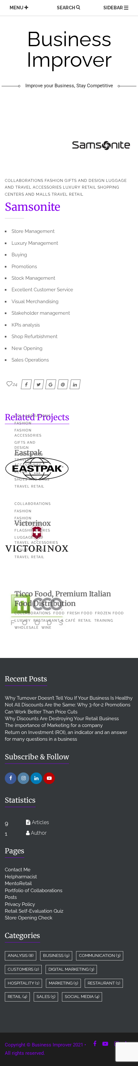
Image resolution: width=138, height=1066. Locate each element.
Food (59, 613)
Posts (11, 897)
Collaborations (24, 180)
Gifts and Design (85, 180)
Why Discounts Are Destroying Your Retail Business (62, 718)
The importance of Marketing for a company (54, 725)
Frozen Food (109, 613)
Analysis (20, 955)
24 (15, 384)
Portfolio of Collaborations (33, 890)
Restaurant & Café (54, 620)
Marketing (63, 983)
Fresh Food (79, 613)
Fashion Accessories (28, 433)
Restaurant (104, 983)
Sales (46, 996)
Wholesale (26, 627)
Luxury (72, 187)
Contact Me (17, 870)
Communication (99, 955)
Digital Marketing (71, 969)
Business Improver (69, 59)
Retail (89, 187)
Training (103, 620)
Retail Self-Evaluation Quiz (34, 911)
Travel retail (67, 194)
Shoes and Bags (31, 479)
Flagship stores (32, 530)
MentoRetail (18, 883)
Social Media (82, 996)
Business (56, 955)
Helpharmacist (21, 877)
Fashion (54, 180)
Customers (23, 969)
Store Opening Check (28, 918)
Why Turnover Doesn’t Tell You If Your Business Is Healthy (69, 698)
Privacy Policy (20, 904)
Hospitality (23, 983)
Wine (46, 627)
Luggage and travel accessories (28, 460)
